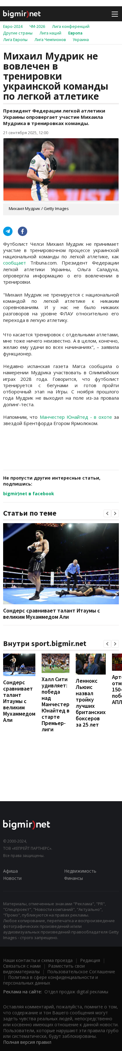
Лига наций (50, 33)
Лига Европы (15, 39)
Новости (12, 878)
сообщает (14, 263)
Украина (81, 39)
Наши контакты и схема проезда (38, 960)
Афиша (10, 871)
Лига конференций (70, 26)
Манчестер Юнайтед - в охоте (76, 417)
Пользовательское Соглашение (81, 972)
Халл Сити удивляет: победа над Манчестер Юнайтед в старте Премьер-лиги (55, 704)
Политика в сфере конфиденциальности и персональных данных (50, 980)
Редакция (90, 960)
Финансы (73, 878)
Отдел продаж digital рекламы (76, 992)
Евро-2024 (13, 26)
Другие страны (18, 33)
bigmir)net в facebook (28, 494)
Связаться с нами (22, 966)
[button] (107, 513)
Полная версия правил (27, 1042)
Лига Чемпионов (50, 39)
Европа (75, 33)
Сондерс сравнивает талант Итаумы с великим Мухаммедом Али (51, 613)
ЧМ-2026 (37, 26)
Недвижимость (80, 871)
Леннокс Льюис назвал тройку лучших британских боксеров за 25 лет (91, 702)
